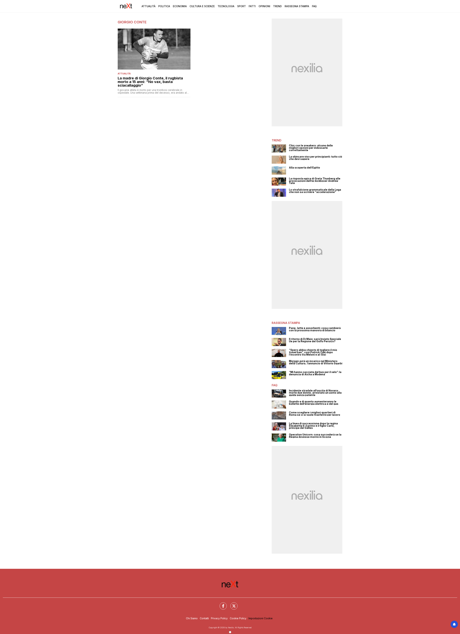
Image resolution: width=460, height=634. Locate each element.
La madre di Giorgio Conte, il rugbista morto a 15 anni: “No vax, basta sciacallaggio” (150, 81)
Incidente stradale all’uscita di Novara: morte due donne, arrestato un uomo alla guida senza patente (315, 392)
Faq (314, 6)
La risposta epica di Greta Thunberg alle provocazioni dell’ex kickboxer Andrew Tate (314, 180)
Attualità (148, 6)
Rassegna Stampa (297, 6)
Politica (164, 6)
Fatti (252, 6)
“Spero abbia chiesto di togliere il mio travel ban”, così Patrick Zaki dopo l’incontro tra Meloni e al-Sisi (313, 352)
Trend (277, 6)
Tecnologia (226, 6)
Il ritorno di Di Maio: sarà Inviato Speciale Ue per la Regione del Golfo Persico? (315, 340)
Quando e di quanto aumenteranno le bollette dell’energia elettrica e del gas (313, 402)
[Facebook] (221, 603)
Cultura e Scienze (202, 6)
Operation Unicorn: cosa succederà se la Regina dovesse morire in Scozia (315, 436)
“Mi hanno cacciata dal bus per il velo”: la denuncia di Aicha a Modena (315, 373)
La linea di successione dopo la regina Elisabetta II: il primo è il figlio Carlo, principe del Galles (313, 425)
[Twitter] (231, 603)
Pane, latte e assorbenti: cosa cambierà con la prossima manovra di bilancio (315, 329)
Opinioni (264, 6)
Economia (180, 6)
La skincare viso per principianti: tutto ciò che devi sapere (315, 158)
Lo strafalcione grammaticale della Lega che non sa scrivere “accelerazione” (315, 191)
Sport (241, 6)
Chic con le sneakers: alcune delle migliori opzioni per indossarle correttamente (311, 147)
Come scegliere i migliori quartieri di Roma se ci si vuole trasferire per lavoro (314, 413)
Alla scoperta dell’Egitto (304, 168)
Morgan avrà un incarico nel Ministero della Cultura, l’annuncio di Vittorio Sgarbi (315, 362)
